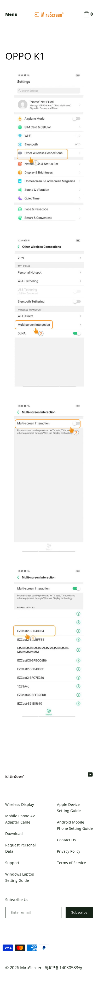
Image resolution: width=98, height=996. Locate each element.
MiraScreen (31, 968)
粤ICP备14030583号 (63, 968)
